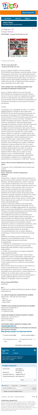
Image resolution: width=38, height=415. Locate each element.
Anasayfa (4, 396)
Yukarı (33, 396)
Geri (32, 29)
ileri (35, 29)
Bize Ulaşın (11, 396)
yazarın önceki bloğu (10, 335)
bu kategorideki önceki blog (10, 340)
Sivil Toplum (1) (20, 376)
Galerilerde (23, 385)
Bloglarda (6, 385)
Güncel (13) (6, 368)
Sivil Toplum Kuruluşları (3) (20, 369)
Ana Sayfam (7, 18)
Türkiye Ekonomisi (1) (9, 376)
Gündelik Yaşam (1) (8, 374)
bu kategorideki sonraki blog (25, 340)
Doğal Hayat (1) (20, 374)
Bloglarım (27, 18)
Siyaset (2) (6, 372)
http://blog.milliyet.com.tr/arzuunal (12, 24)
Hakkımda (18, 18)
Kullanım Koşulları (19, 396)
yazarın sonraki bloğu (27, 335)
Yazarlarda (14, 385)
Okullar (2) (19, 372)
